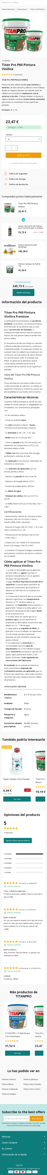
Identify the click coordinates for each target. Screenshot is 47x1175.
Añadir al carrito (23, 155)
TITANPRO (6, 61)
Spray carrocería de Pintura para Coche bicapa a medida (30, 227)
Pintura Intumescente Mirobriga (27, 246)
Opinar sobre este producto (18, 840)
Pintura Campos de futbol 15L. (29, 265)
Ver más (17, 799)
